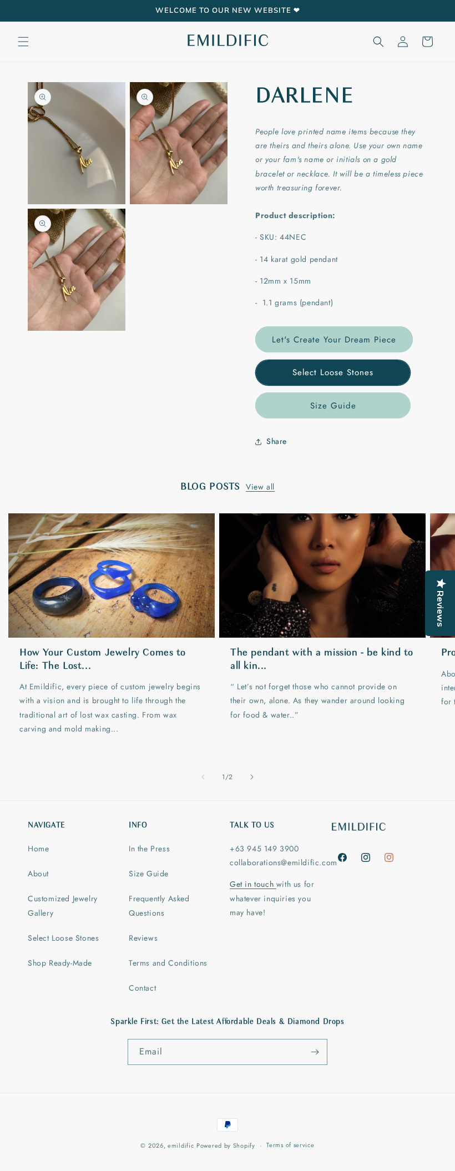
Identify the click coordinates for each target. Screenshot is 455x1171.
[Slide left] (203, 777)
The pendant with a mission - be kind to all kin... (321, 659)
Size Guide (333, 406)
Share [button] (276, 441)
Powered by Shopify (225, 1145)
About (38, 873)
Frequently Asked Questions (159, 905)
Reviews (143, 937)
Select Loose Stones (332, 372)
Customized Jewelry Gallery (63, 905)
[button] (23, 41)
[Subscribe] (314, 1052)
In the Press (149, 848)
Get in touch (253, 884)
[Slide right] (252, 777)
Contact (142, 987)
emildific (181, 1145)
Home (38, 848)
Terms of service (290, 1144)
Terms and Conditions (168, 962)
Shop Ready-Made (60, 962)
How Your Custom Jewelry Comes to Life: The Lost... (102, 659)
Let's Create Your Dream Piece (334, 340)
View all (260, 486)
